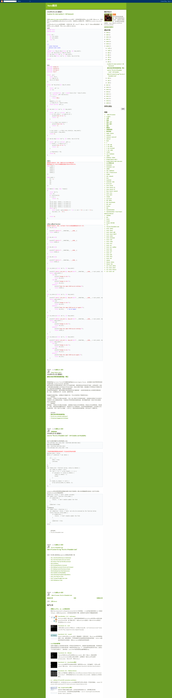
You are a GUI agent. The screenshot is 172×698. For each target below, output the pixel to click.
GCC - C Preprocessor (111, 172)
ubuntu (108, 260)
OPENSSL (108, 215)
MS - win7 (108, 204)
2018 (107, 46)
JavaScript (108, 180)
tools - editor (109, 236)
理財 (107, 126)
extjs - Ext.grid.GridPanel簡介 (65, 687)
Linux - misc (109, 193)
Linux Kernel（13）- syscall (64, 634)
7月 (109, 57)
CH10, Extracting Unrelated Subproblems (61, 574)
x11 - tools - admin (111, 265)
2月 (109, 80)
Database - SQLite (110, 157)
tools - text (109, 249)
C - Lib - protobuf (110, 148)
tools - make (109, 241)
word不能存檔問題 (55, 643)
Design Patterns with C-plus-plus (114, 161)
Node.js (108, 206)
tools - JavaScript (110, 237)
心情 (107, 118)
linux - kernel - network (112, 191)
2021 (107, 39)
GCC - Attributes (110, 170)
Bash (107, 140)
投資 (107, 120)
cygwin (108, 155)
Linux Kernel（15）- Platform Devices (67, 670)
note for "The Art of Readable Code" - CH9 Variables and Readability (66, 435)
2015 (107, 89)
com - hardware (110, 154)
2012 (107, 96)
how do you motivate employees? (59, 416)
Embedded (109, 165)
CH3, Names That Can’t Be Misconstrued (61, 561)
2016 (107, 87)
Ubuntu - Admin (110, 262)
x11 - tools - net (110, 271)
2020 (107, 41)
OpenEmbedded (110, 209)
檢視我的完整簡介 (109, 27)
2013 (107, 94)
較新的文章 (50, 598)
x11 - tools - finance (111, 269)
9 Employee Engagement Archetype (59, 418)
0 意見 (61, 428)
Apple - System (110, 133)
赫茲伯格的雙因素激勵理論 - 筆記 (57, 377)
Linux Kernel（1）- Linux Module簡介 (67, 662)
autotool (108, 135)
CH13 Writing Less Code (56, 580)
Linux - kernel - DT (110, 189)
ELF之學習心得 (110, 163)
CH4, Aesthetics (54, 563)
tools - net (109, 245)
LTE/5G (108, 196)
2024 (107, 32)
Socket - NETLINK (110, 223)
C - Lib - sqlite (109, 150)
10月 (109, 50)
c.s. (115, 14)
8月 (109, 55)
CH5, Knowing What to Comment (59, 565)
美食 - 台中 (109, 122)
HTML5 (108, 174)
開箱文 (108, 127)
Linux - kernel (109, 185)
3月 (109, 78)
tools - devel (109, 230)
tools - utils (109, 251)
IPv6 (107, 178)
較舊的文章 (100, 598)
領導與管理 (54, 431)
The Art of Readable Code (57, 547)
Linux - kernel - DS (110, 187)
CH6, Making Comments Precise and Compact (62, 567)
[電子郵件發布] (75, 371)
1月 (109, 82)
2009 (107, 103)
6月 (109, 59)
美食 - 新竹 (109, 124)
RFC (107, 217)
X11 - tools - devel (110, 267)
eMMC (108, 168)
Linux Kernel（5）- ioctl (64, 625)
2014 (107, 91)
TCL (107, 224)
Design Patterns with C (56, 372)
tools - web (109, 254)
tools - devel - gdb (110, 232)
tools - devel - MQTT (111, 234)
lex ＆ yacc (109, 183)
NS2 (107, 208)
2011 (107, 98)
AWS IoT (108, 139)
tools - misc (109, 243)
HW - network (109, 176)
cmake (108, 152)
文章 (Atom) (54, 601)
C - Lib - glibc (109, 146)
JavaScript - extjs (110, 181)
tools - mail (109, 239)
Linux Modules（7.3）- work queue (67, 616)
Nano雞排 (52, 6)
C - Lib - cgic (109, 144)
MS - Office (109, 200)
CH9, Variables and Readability (58, 572)
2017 (107, 85)
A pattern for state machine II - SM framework (60, 14)
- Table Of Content (55, 595)
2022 (107, 37)
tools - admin (109, 228)
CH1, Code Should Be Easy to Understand (61, 557)
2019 (107, 43)
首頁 (75, 598)
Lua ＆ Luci (109, 198)
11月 (109, 48)
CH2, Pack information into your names (60, 559)
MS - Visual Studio (110, 202)
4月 (109, 61)
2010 (107, 100)
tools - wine (109, 256)
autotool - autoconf (111, 137)
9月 (109, 52)
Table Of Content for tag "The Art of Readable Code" (62, 549)
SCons (107, 219)
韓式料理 (108, 131)
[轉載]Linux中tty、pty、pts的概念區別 (60, 609)
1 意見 (61, 369)
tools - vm (108, 252)
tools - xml (109, 258)
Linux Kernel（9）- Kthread (64, 653)
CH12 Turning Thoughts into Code (59, 578)
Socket (108, 221)
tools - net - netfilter (111, 247)
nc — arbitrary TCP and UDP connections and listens (63, 680)
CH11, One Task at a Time (57, 576)
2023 (107, 34)
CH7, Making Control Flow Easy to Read (60, 569)
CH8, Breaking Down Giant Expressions (60, 571)
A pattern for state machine (56, 19)
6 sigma (108, 116)
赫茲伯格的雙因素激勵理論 (58, 414)
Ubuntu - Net (109, 264)
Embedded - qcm (110, 167)
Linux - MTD (109, 195)
